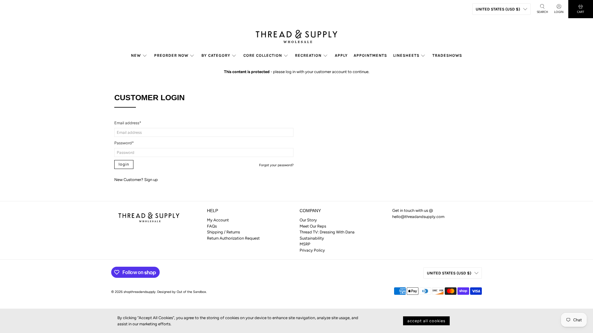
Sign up (151, 179)
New (136, 55)
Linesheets (406, 55)
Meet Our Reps (313, 226)
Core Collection (262, 55)
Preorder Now (171, 55)
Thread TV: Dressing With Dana (327, 232)
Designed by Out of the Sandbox (181, 292)
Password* (124, 143)
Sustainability (312, 238)
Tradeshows (447, 55)
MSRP (305, 244)
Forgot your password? (276, 165)
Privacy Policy (312, 250)
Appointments (370, 55)
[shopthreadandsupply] (296, 35)
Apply (341, 55)
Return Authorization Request (233, 238)
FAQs (212, 226)
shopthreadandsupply (140, 292)
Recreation (308, 55)
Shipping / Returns (223, 232)
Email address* (127, 123)
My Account (218, 220)
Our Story (308, 220)
